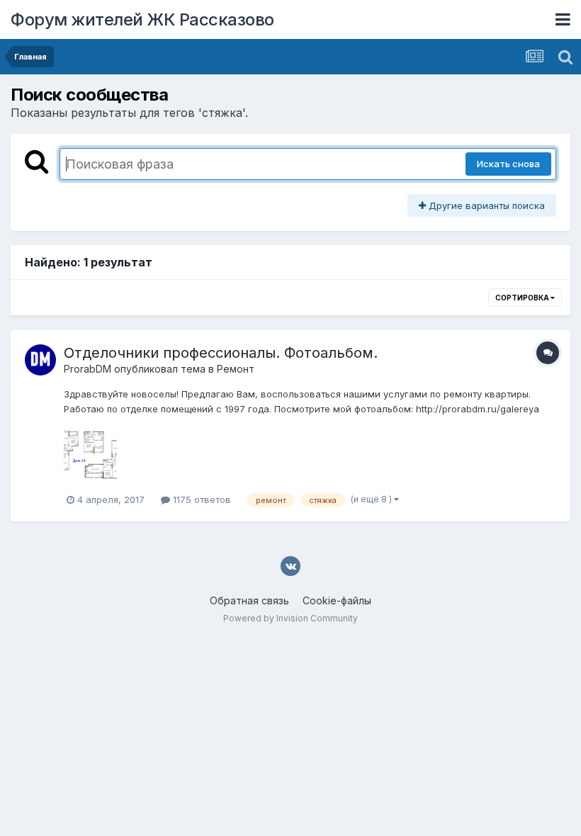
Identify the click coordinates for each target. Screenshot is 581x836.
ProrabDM (87, 369)
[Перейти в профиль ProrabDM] (40, 359)
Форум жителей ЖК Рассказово (142, 19)
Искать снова (508, 163)
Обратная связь (249, 600)
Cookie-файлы (337, 600)
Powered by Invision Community (290, 618)
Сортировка (523, 297)
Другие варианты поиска (485, 205)
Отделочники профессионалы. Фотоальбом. (221, 352)
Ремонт (235, 369)
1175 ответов (200, 499)
